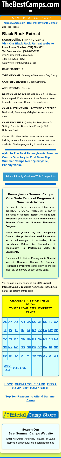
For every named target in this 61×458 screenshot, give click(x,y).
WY (56, 355)
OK (34, 347)
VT (29, 355)
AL (5, 321)
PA (45, 347)
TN (10, 355)
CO (34, 321)
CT (40, 321)
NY (10, 347)
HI (5, 330)
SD (5, 355)
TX (16, 355)
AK (10, 321)
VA (34, 355)
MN (16, 338)
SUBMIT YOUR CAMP (30, 384)
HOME (8, 384)
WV (45, 355)
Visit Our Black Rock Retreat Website (28, 43)
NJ (56, 338)
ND (23, 347)
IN (22, 330)
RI (50, 347)
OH (29, 347)
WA (39, 355)
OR (39, 347)
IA (28, 330)
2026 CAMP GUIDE (36, 388)
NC (16, 347)
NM (5, 347)
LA (45, 330)
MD (56, 330)
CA (29, 321)
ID (10, 330)
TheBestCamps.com (13, 23)
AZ (16, 321)
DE (45, 321)
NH (50, 338)
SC (56, 347)
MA (5, 338)
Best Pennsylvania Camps (42, 23)
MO (29, 338)
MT (34, 338)
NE (40, 338)
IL (16, 330)
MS (23, 338)
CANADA (19, 368)
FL (50, 321)
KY (40, 330)
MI (10, 338)
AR (23, 321)
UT (23, 355)
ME (50, 330)
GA (56, 321)
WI (50, 355)
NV (45, 338)
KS (34, 330)
